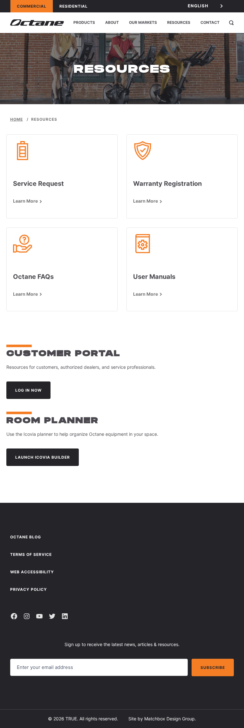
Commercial (35, 6)
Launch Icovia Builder (42, 457)
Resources (178, 22)
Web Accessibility (32, 572)
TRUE (71, 718)
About (112, 22)
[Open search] (231, 22)
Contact (210, 22)
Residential (76, 6)
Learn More (25, 201)
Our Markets (143, 22)
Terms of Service (31, 554)
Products (84, 22)
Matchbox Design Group (169, 718)
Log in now (28, 390)
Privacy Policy (28, 589)
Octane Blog (25, 537)
